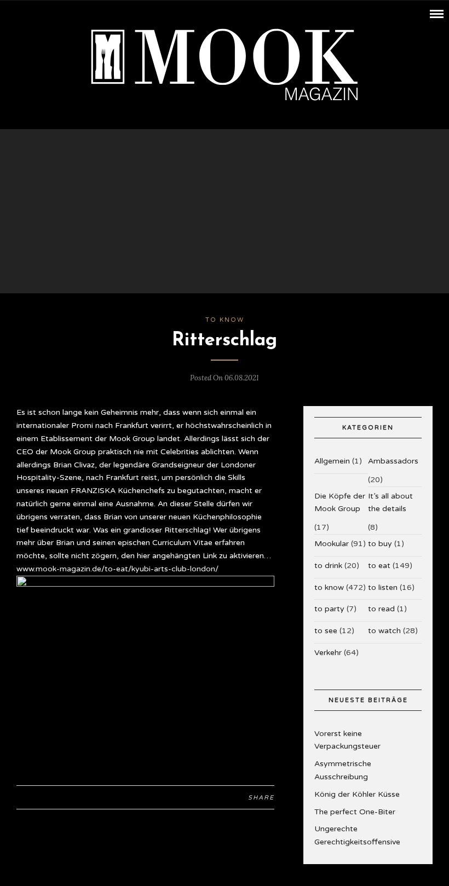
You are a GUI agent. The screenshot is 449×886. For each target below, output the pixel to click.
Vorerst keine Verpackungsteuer (347, 740)
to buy (380, 543)
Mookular (331, 543)
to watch (384, 630)
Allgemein (332, 461)
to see (325, 630)
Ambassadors (393, 461)
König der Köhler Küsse (357, 794)
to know (224, 319)
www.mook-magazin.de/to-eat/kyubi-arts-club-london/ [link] (117, 569)
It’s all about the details (390, 502)
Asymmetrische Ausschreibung (342, 770)
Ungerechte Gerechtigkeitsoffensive (357, 835)
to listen (383, 587)
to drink (328, 565)
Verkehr (328, 652)
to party (329, 608)
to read (381, 608)
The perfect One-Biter (354, 811)
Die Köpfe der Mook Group (339, 502)
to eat (379, 565)
